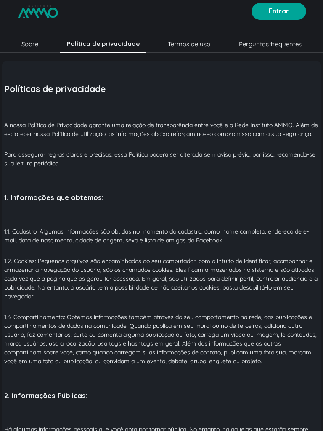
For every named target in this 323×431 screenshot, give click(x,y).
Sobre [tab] (29, 44)
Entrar (279, 11)
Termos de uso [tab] (189, 44)
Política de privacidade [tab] (103, 44)
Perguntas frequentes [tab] (270, 44)
